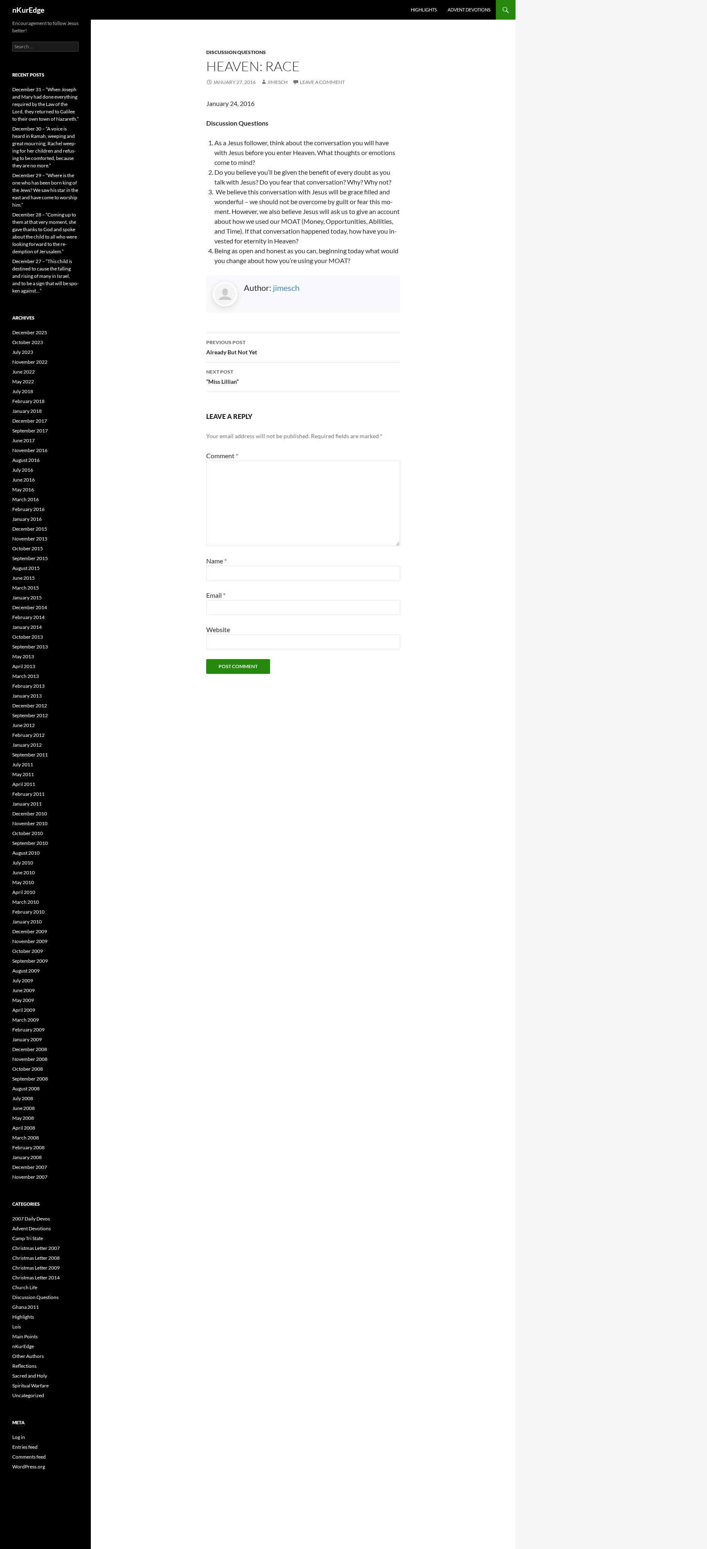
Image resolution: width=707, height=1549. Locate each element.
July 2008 (22, 1098)
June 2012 (23, 725)
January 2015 (27, 597)
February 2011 (28, 794)
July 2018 (22, 391)
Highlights (424, 9)
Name (216, 561)
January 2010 (27, 922)
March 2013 (25, 676)
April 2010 (23, 892)
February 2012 (28, 735)
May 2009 (23, 1000)
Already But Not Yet (231, 347)
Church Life (24, 1287)
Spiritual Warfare (30, 1385)
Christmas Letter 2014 (36, 1277)
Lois (16, 1327)
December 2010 (29, 814)
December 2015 (29, 529)
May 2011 (23, 774)
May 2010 (23, 882)
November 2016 (29, 450)
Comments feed (29, 1457)
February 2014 (28, 617)
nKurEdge (28, 9)
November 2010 (29, 823)
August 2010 (26, 853)
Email (215, 595)
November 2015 (29, 539)
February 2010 (28, 912)
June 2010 (23, 872)
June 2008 (23, 1108)
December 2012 (29, 705)
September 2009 (30, 961)
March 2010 (25, 902)
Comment (222, 455)
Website (218, 629)
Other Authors (28, 1356)
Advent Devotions (469, 9)
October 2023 (27, 342)
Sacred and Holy (29, 1376)
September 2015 (30, 558)
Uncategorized (28, 1395)
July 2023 (22, 352)
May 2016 (23, 489)
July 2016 (22, 470)
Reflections (24, 1366)
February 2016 (28, 509)
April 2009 (23, 1010)
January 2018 (27, 411)
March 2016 (25, 499)
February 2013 (28, 686)
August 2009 (26, 971)
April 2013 (23, 666)
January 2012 (27, 745)
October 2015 (27, 548)
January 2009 (27, 1039)
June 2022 (23, 372)
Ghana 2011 (25, 1307)
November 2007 (29, 1177)
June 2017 (23, 440)
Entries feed (25, 1447)
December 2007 (29, 1167)
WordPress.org (28, 1466)
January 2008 (27, 1157)
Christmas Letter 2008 (36, 1258)
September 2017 (30, 431)
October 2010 (27, 833)
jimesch (277, 82)
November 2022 (29, 362)
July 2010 (22, 863)
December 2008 (29, 1049)
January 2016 (27, 519)
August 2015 (26, 568)
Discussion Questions (236, 52)
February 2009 (28, 1030)
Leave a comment (322, 82)
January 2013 (27, 696)
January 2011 (27, 804)
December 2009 (29, 931)
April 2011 (23, 784)
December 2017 (29, 421)
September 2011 (30, 755)
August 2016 (26, 460)
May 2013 (23, 656)
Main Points (25, 1336)
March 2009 (25, 1020)
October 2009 (27, 951)
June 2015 (23, 578)
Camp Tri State (27, 1238)
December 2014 (29, 607)
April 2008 (23, 1128)
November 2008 (29, 1059)
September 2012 (30, 715)
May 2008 (23, 1118)
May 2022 (23, 381)
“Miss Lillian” (222, 377)
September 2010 (30, 843)
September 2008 (30, 1079)
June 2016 (23, 480)
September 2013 (30, 647)
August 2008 (26, 1088)
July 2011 (22, 764)
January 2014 (27, 627)
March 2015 (25, 588)
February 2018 (28, 401)
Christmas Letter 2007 (36, 1248)
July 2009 (22, 980)
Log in (18, 1437)
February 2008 (28, 1147)
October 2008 (27, 1069)
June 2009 (23, 990)
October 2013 (27, 637)
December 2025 (29, 332)
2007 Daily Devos (31, 1219)
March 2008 (25, 1138)
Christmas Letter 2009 (36, 1268)
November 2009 (29, 941)
